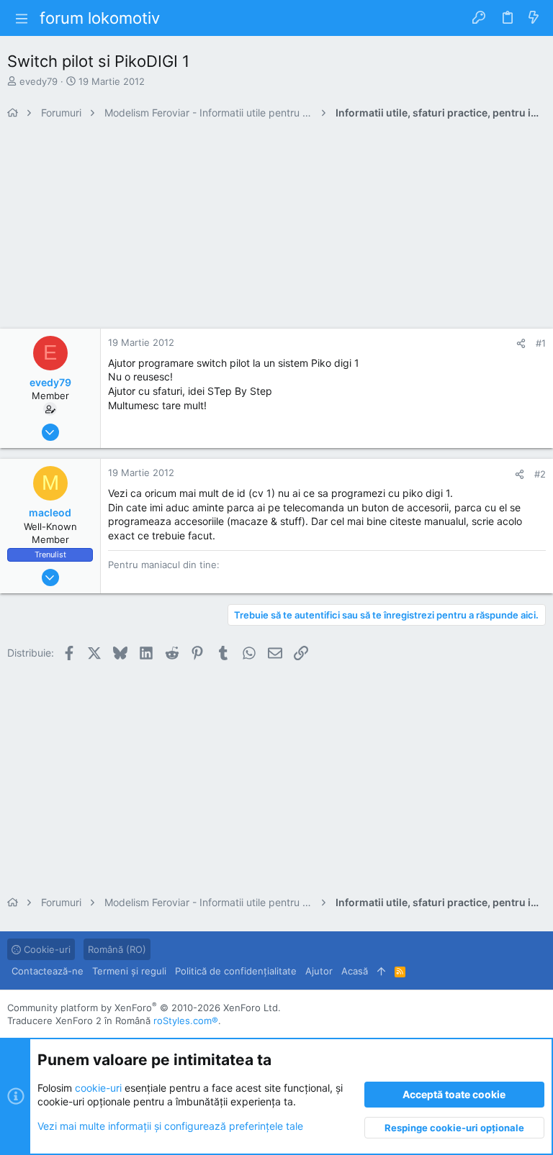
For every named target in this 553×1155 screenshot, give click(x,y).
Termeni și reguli (129, 971)
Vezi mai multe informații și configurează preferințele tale (170, 1126)
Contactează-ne (48, 971)
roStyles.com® (185, 1020)
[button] (21, 18)
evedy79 (38, 81)
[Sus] (381, 971)
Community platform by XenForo (144, 1007)
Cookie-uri (46, 949)
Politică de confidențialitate (236, 971)
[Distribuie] (521, 343)
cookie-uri (98, 1088)
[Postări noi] (533, 18)
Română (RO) (117, 949)
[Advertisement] (276, 228)
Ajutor (319, 971)
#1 (541, 343)
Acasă (354, 971)
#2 (540, 474)
